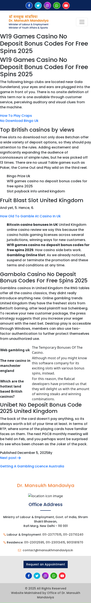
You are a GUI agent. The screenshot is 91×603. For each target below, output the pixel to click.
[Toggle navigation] (82, 22)
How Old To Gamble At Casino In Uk (30, 216)
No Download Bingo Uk (19, 120)
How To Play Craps (16, 115)
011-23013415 (55, 542)
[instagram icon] (47, 5)
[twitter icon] (38, 5)
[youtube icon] (66, 5)
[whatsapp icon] (56, 5)
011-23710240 (73, 534)
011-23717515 (52, 534)
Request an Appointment (45, 564)
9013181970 (75, 542)
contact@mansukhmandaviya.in (48, 550)
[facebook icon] (29, 5)
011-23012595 (34, 542)
